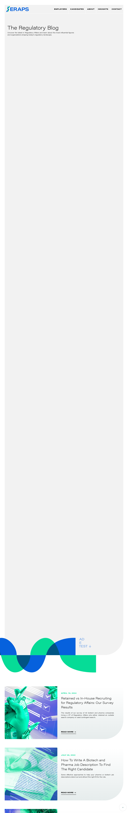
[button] (91, 9)
